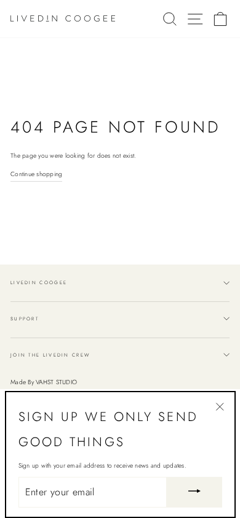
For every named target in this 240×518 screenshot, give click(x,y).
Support (24, 318)
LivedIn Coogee (38, 282)
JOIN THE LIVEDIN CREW (50, 355)
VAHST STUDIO (56, 382)
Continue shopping (36, 174)
